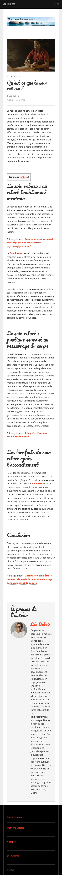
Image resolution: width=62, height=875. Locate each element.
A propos (11, 841)
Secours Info (13, 855)
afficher (24, 177)
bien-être (37, 483)
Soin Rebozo (16, 253)
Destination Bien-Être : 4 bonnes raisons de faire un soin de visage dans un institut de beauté (29, 579)
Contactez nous (14, 817)
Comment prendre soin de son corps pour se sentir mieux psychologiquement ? (30, 243)
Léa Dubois (40, 624)
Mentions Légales (15, 827)
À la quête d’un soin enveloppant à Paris (27, 435)
